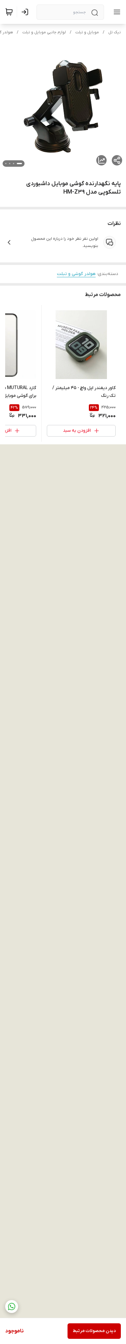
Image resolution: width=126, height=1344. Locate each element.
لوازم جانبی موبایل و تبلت (44, 32)
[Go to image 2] (13, 163)
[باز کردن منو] (115, 12)
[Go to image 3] (9, 163)
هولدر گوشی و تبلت (76, 274)
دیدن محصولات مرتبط (94, 1331)
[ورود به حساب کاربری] (26, 12)
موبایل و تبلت (87, 32)
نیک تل (114, 32)
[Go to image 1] (19, 163)
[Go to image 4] (5, 163)
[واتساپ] (11, 1306)
